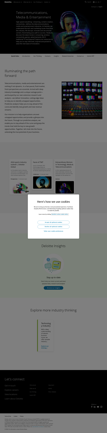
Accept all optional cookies (53, 222)
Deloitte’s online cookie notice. (60, 214)
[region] (53, 216)
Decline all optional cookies (53, 226)
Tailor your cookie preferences (53, 231)
